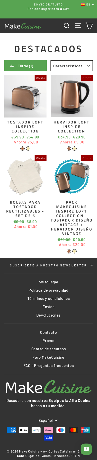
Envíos (48, 306)
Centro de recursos (48, 348)
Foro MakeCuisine (48, 357)
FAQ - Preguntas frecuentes (48, 365)
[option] (48, 6)
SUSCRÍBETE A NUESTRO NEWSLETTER (48, 265)
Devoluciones (48, 315)
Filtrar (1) (25, 65)
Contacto (48, 332)
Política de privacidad (48, 290)
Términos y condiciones (48, 298)
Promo (48, 340)
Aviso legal (48, 282)
